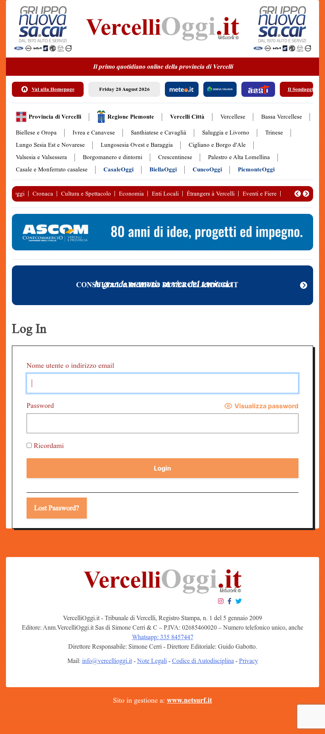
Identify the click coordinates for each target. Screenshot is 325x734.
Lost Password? (56, 508)
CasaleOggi (118, 170)
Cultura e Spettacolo (86, 193)
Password (40, 405)
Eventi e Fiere (260, 193)
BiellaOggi (163, 170)
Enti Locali (165, 193)
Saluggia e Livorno (225, 133)
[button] (297, 193)
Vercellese (232, 117)
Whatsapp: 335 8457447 (162, 637)
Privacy (248, 660)
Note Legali (152, 660)
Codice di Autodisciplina (203, 660)
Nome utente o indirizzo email (70, 365)
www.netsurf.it (189, 700)
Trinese (274, 133)
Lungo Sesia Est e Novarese (50, 145)
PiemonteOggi (256, 170)
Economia (131, 193)
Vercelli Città (187, 117)
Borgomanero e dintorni (112, 157)
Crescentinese (175, 157)
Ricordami (48, 446)
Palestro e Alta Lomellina (239, 157)
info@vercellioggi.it (107, 660)
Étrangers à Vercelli (211, 193)
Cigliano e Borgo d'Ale (217, 145)
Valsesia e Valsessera (41, 157)
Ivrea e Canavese (94, 133)
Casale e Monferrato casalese (52, 170)
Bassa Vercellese (281, 117)
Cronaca (42, 193)
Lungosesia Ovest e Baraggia (137, 145)
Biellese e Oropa (36, 133)
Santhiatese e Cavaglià (158, 133)
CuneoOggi (207, 170)
